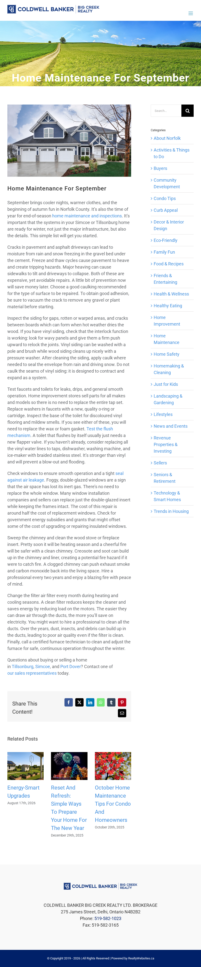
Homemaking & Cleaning (169, 369)
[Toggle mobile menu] (191, 13)
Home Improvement (167, 321)
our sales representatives (32, 673)
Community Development (167, 183)
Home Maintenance (166, 339)
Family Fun (164, 252)
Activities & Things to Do (171, 153)
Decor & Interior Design (169, 225)
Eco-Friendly (165, 240)
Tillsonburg (22, 666)
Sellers (160, 462)
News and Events (171, 426)
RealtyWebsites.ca (141, 958)
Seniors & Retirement (165, 478)
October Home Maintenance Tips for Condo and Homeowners (113, 804)
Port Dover (70, 666)
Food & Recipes (169, 263)
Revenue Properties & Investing (165, 444)
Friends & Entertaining (165, 279)
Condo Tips (165, 198)
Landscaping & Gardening (168, 399)
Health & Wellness (171, 293)
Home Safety (166, 354)
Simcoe (42, 666)
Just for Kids (166, 384)
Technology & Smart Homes (167, 496)
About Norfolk (167, 138)
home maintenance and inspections (87, 215)
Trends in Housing (171, 511)
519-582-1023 (107, 918)
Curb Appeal (166, 210)
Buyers (160, 168)
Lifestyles (163, 414)
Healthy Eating (168, 305)
